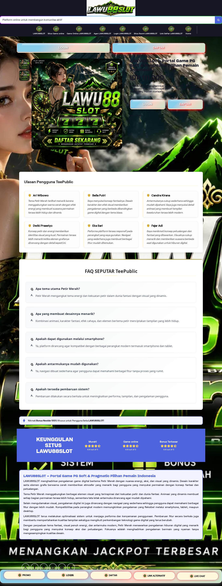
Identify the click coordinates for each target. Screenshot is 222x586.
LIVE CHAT (199, 575)
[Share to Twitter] (25, 567)
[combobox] (107, 20)
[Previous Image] (34, 104)
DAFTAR (159, 47)
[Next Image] (119, 104)
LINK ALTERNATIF (156, 575)
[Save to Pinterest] (53, 567)
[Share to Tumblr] (71, 567)
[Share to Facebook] (35, 567)
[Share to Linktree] (44, 567)
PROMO (26, 576)
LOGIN (63, 47)
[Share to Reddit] (62, 567)
